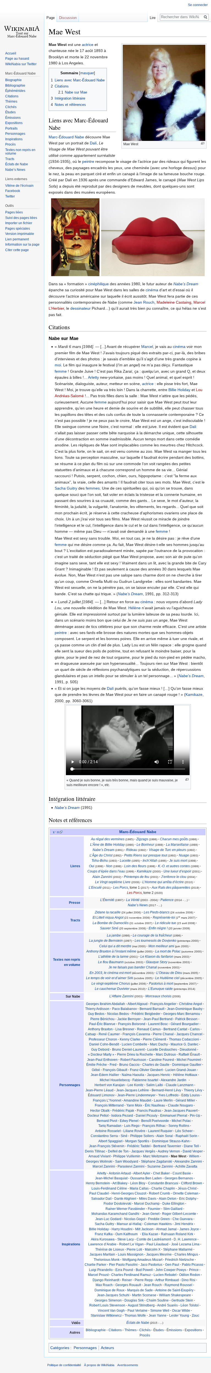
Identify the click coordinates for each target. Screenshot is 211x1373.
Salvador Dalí (101, 1199)
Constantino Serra (104, 1136)
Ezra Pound (124, 1270)
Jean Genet (150, 1214)
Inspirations (71, 1244)
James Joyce (189, 1229)
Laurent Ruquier (160, 1131)
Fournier (154, 1209)
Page (50, 18)
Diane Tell (191, 1146)
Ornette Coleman (185, 1193)
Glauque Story (156, 962)
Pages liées (14, 212)
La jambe (114, 935)
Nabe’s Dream (185, 284)
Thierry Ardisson (97, 1009)
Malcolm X (152, 1249)
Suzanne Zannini (160, 1166)
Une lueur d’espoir (177, 871)
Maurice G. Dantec (184, 1044)
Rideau (131, 850)
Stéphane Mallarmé (178, 1249)
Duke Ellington (173, 1204)
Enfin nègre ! (158, 928)
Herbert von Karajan (110, 1085)
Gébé (96, 1070)
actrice (87, 44)
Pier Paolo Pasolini (123, 1265)
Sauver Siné (109, 928)
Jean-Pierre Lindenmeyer (136, 1095)
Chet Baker (161, 1173)
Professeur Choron (103, 1039)
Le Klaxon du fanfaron (156, 957)
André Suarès (167, 1305)
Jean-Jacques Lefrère (132, 1090)
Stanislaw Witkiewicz (106, 1315)
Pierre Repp (144, 1280)
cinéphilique (98, 284)
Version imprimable (19, 234)
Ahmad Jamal (166, 1229)
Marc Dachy (159, 1044)
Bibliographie (96, 1330)
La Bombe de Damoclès (111, 923)
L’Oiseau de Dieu (169, 973)
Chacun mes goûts (174, 839)
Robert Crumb (159, 1193)
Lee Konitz (135, 1085)
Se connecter (198, 5)
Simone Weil (159, 1310)
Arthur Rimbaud (167, 1280)
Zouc (195, 1315)
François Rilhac (154, 1126)
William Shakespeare (175, 1295)
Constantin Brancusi (163, 1183)
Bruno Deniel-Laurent (128, 1049)
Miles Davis (147, 1199)
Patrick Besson (186, 1019)
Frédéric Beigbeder (146, 1014)
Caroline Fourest (161, 1060)
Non (109, 866)
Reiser (127, 1280)
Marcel (147, 346)
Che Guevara (183, 1219)
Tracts (75, 920)
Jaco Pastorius (151, 1265)
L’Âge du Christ (101, 855)
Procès (145, 1335)
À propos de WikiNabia (99, 1365)
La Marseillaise (177, 845)
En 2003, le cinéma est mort (110, 973)
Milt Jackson (144, 1229)
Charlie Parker (95, 1265)
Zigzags (142, 839)
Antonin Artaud (120, 1173)
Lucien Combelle (134, 1044)
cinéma (152, 290)
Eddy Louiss (190, 1095)
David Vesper (193, 1151)
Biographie (13, 80)
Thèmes (130, 1330)
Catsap (90, 1034)
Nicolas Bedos (118, 1014)
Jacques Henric (158, 1075)
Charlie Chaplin (163, 1188)
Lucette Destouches (162, 1049)
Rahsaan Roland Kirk (177, 1234)
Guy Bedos (96, 1014)
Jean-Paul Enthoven (102, 1060)
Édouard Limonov (101, 1095)
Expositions (193, 1330)
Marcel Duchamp (147, 1204)
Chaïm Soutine (157, 1300)
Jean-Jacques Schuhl (113, 1295)
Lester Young (179, 1315)
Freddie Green (159, 1219)
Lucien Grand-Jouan (180, 1070)
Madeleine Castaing (174, 302)
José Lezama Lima (185, 1244)
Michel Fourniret (189, 1060)
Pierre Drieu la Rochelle (135, 1054)
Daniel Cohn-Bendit (104, 1044)
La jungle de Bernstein (106, 941)
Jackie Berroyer (129, 1019)
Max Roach (104, 1285)
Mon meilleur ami (161, 946)
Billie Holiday (179, 390)
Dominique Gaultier (186, 1065)
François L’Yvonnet (107, 1100)
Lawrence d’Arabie (102, 1244)
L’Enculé (95, 887)
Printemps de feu (136, 877)
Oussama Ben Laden (146, 1178)
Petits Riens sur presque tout (145, 855)
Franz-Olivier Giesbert (146, 1070)
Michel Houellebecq (115, 1080)
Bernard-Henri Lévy (166, 1090)
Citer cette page (17, 250)
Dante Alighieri (125, 1199)
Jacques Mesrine (159, 1254)
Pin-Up (195, 1115)
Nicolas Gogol (134, 1219)
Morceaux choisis (158, 996)
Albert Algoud (137, 1004)
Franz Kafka (104, 1234)
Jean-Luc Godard (108, 1219)
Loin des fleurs (135, 866)
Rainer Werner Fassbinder (125, 1209)
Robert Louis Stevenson (107, 1305)
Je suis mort (178, 861)
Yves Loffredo (168, 1095)
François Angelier (163, 1004)
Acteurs (107, 1347)
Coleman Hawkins (158, 1224)
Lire (153, 18)
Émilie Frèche (96, 1065)
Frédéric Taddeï (139, 1146)
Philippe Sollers (142, 1136)
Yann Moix (134, 1105)
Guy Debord (100, 1049)
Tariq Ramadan (109, 1126)
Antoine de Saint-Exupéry (174, 1290)
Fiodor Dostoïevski (117, 1204)
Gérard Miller (185, 1100)
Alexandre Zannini (188, 1161)
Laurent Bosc (158, 1024)
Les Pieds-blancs (157, 912)
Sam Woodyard (126, 1161)
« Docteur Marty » (101, 1054)
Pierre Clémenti (154, 1039)
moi (58, 365)
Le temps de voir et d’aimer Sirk (109, 978)
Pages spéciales (17, 228)
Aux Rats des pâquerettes (171, 887)
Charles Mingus (186, 1254)
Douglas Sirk (134, 1300)
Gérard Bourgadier (185, 1024)
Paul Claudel (99, 1193)
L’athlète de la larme (113, 957)
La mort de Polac (168, 951)
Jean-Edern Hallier (105, 1075)
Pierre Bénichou (102, 1019)
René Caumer (109, 1034)
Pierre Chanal (163, 1034)
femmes (93, 488)
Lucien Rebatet (165, 1275)
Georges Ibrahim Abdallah (105, 1004)
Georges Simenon (108, 1300)
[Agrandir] (203, 143)
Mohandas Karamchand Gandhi (115, 1214)
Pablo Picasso (192, 1265)
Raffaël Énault (189, 1054)
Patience (167, 900)
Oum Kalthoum (126, 1234)
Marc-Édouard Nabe (66, 137)
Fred (113, 1065)
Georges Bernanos (179, 1178)
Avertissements (127, 1365)
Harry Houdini (122, 1229)
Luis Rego (132, 1126)
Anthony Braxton (100, 1029)
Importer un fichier (18, 223)
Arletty (93, 377)
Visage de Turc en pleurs (167, 850)
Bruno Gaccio (129, 1065)
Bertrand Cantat (175, 1029)
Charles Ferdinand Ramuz (131, 1275)
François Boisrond (131, 1024)
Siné (124, 1136)
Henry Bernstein (98, 1183)
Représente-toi (164, 917)
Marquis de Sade (140, 1290)
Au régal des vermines (107, 839)
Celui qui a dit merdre (115, 946)
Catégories (59, 1347)
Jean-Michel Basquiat (111, 1178)
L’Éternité (107, 900)
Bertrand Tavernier (167, 1146)
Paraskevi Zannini (131, 1166)
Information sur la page (22, 244)
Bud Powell (144, 1270)
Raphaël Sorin (186, 1136)
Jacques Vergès (143, 1151)
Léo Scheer (184, 1131)
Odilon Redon (189, 1275)
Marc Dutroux (166, 1054)
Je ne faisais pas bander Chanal (133, 967)
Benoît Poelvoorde (155, 1121)
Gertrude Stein (182, 1300)
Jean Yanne (157, 1315)
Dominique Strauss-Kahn (171, 1141)
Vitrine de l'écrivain (19, 186)
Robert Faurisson (133, 1060)
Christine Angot (190, 1004)
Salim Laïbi (154, 1085)
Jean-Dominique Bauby (184, 1009)
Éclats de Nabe (137, 1323)
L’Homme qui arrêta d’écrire (163, 882)
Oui (91, 866)
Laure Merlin (163, 1100)
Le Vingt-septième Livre (113, 882)
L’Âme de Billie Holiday (107, 845)
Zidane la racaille (108, 912)
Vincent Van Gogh (111, 1310)
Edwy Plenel (129, 1121)
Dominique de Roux (109, 1290)
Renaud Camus (149, 1029)
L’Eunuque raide (160, 989)
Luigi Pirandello (101, 1270)
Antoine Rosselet (108, 1131)
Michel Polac (181, 1121)
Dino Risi (188, 1280)
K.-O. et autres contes (174, 866)
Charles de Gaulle (156, 1065)
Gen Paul (172, 1265)
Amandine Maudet (137, 1100)
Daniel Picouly (146, 1115)
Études (158, 1330)
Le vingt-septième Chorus (110, 983)
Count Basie (182, 1173)
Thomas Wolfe (135, 1315)
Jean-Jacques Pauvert (181, 1111)
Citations (115, 1330)
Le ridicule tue (165, 923)
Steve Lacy (125, 1239)
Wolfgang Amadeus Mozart (142, 1260)
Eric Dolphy (187, 1199)
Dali (193, 426)
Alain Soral (164, 1136)
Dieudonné (188, 1049)
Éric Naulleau (155, 1105)
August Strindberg (141, 1305)
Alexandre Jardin (173, 1080)
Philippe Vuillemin (126, 1156)
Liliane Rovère (134, 1131)
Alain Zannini (102, 877)
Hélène (134, 608)
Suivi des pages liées (21, 218)
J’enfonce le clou (173, 877)
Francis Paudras (149, 1111)
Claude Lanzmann (179, 1085)
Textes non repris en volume (20, 152)
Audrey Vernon (169, 1151)
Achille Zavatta (186, 1166)
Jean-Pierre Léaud (99, 1090)
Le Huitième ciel (167, 978)
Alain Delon (167, 1199)
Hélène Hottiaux (185, 1075)
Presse (74, 903)
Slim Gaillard (172, 1209)
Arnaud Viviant (99, 1156)
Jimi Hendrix (183, 1224)
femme (61, 371)
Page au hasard (17, 59)
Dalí (93, 143)
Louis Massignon (130, 1254)
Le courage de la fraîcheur (152, 935)
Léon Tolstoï (190, 1305)
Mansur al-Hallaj (129, 1224)
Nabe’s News (138, 905)
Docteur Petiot (98, 1115)
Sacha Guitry (66, 488)
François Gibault (115, 1070)
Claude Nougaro (180, 1105)
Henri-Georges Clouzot (129, 1193)
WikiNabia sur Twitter (21, 64)
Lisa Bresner (124, 1029)
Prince (194, 1270)
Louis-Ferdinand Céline (109, 1188)
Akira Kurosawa (103, 1239)
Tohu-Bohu (99, 861)
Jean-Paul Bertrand (158, 1019)
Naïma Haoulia (133, 1075)
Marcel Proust (98, 1275)
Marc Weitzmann (155, 1156)
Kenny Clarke (130, 1039)
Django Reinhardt (106, 1280)
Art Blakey (119, 1183)
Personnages (69, 1085)
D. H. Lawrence (185, 1239)
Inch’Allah (150, 861)
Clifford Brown (191, 1183)
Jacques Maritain (102, 1254)
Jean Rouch (144, 302)
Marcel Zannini (104, 1166)
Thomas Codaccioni (184, 1039)
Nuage (184, 855)
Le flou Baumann (111, 962)
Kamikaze (193, 694)
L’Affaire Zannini (121, 996)
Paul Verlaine (137, 1310)
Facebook (12, 191)
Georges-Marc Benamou (181, 1014)
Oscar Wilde (181, 1310)
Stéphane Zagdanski (156, 1161)
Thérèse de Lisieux (109, 1249)
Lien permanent (17, 239)
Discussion (68, 18)
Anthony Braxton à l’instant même (111, 951)
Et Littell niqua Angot (108, 917)
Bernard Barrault (152, 1009)
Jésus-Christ (187, 1188)
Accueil (10, 53)
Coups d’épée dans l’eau (106, 871)
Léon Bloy (137, 1183)
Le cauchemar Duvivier (112, 989)
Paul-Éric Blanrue (102, 1024)
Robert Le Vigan (131, 1244)
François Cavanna (136, 1034)
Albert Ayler (141, 1173)
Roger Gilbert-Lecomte (179, 1214)
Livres (75, 866)
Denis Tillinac (95, 1151)
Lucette (125, 861)
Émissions (174, 1330)
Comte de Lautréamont (154, 1239)
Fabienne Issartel (145, 1080)
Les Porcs (120, 887)
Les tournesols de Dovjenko (155, 941)
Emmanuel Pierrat (173, 1115)
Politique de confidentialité (64, 1365)
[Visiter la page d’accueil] (22, 22)
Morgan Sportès (137, 1141)
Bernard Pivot (107, 1121)
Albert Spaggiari (110, 1141)
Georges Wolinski (99, 1161)
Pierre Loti (134, 1249)
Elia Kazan (150, 1234)
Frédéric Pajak (123, 1111)
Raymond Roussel (178, 1285)
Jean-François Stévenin (106, 1146)
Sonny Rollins (178, 1126)
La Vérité (133, 900)
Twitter (10, 196)
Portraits (11, 128)
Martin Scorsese (144, 1295)
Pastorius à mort (161, 983)
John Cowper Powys (171, 1270)
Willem (194, 1156)
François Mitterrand (109, 1105)
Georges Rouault (128, 1285)
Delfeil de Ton (118, 1151)
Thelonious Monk (107, 1260)
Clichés (145, 1330)
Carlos (195, 1029)
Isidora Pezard (122, 1115)
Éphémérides (15, 91)
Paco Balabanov (124, 1009)
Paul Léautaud (157, 1244)
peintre (88, 161)
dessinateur (80, 308)
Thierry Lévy (193, 1090)
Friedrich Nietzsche (179, 1260)
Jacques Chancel (189, 1034)
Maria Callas (139, 1188)
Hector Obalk (100, 1111)
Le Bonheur (145, 845)
